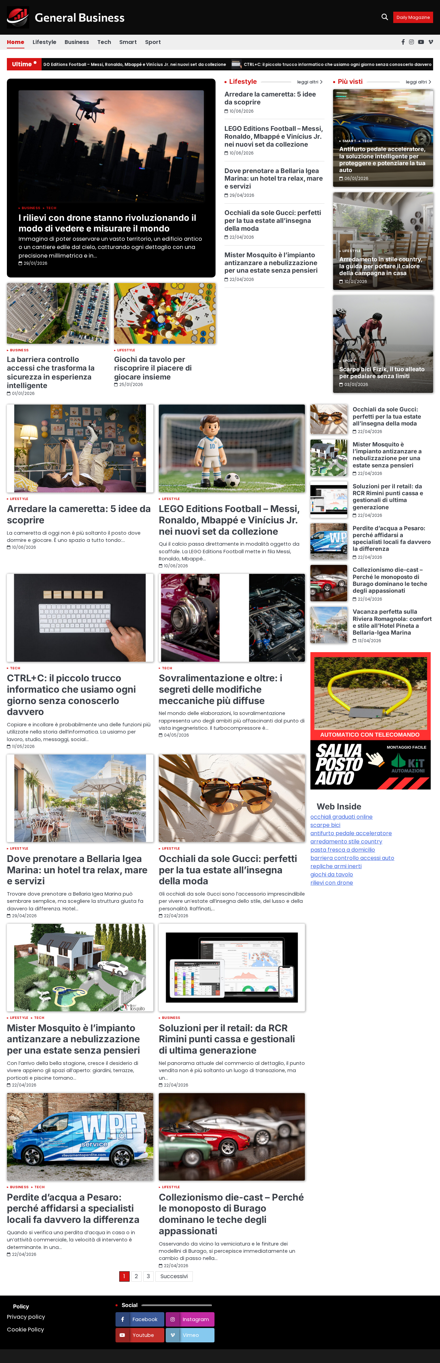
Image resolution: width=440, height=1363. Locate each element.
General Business (80, 17)
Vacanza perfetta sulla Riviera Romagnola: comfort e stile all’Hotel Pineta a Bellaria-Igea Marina (392, 622)
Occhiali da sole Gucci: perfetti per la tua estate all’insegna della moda (272, 220)
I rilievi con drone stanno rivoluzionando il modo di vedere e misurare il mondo (107, 223)
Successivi (174, 1276)
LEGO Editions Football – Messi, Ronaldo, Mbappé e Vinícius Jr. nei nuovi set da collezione (106, 64)
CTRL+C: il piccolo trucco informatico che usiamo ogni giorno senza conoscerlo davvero (311, 64)
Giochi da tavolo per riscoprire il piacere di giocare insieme (153, 368)
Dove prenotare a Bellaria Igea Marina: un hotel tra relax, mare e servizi (273, 178)
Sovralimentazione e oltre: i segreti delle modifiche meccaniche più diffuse (220, 689)
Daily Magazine (413, 17)
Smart (128, 42)
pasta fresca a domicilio (342, 850)
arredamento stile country (346, 841)
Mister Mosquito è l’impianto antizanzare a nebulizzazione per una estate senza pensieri (271, 262)
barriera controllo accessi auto (352, 858)
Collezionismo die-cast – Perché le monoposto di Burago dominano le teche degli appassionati (231, 1214)
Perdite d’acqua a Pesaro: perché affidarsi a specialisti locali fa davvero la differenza (73, 1208)
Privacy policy (26, 1317)
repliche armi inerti (336, 866)
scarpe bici (325, 825)
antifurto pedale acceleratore (351, 833)
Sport (153, 42)
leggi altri (416, 82)
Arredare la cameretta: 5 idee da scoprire (270, 98)
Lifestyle (44, 42)
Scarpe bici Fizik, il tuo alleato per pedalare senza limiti (382, 372)
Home (15, 42)
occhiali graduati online (341, 817)
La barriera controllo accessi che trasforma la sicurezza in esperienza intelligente (51, 372)
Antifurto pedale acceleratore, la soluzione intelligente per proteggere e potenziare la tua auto (382, 159)
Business (77, 42)
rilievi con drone (331, 883)
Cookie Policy (25, 1329)
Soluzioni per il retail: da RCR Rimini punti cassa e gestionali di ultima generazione (227, 1039)
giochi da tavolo (331, 874)
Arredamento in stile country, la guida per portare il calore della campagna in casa (380, 266)
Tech (104, 42)
